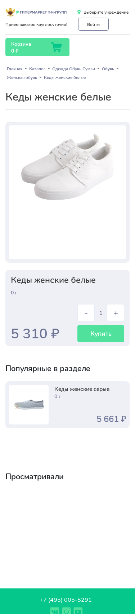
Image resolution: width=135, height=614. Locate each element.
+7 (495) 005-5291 (66, 599)
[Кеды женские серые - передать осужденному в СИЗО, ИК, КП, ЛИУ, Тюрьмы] (29, 404)
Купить (101, 333)
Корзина (21, 43)
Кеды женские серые (81, 388)
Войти (93, 24)
